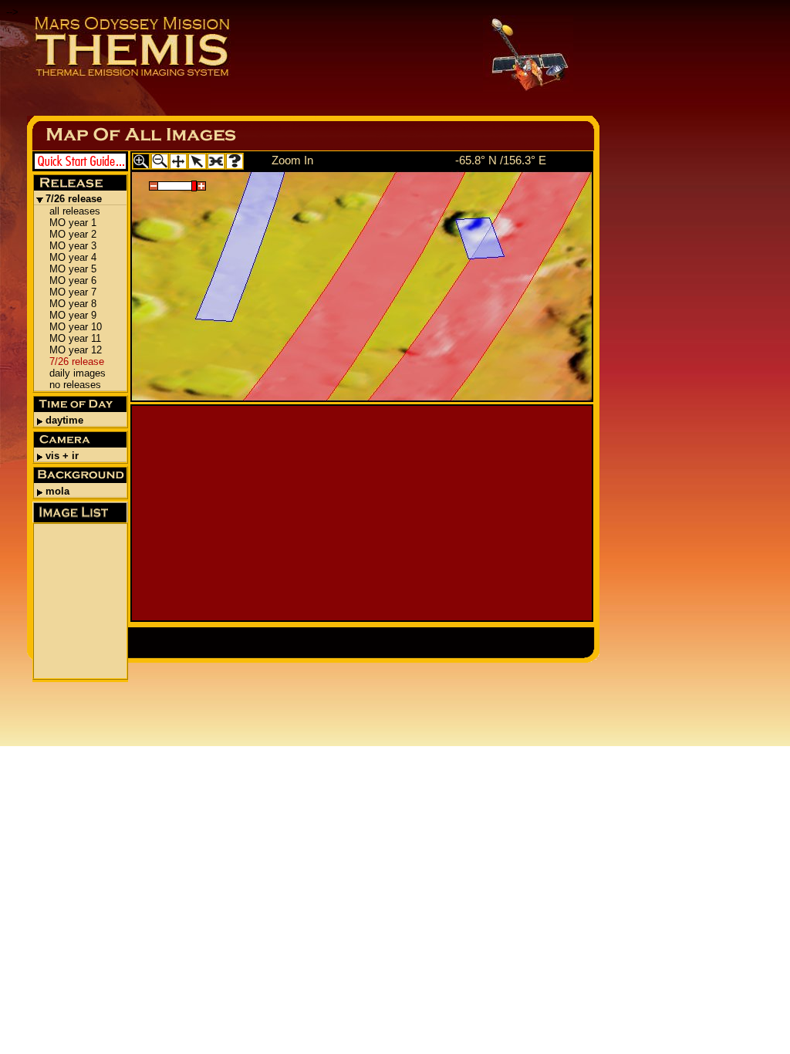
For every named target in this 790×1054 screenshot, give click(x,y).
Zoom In (292, 160)
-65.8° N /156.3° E (500, 160)
